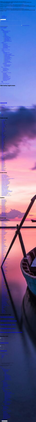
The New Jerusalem (4, 301)
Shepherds (3, 285)
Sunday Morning (5, 43)
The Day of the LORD (7, 107)
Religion (3, 278)
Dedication (3, 231)
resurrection (3, 279)
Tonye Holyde (3, 215)
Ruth (2, 167)
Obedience (3, 265)
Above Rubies (5, 70)
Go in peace (3, 244)
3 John (2, 132)
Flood (2, 241)
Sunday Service (4, 343)
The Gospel (3, 296)
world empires (3, 312)
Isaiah (2, 146)
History (5, 372)
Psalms (3, 165)
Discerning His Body (4, 184)
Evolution (3, 237)
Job (2, 148)
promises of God (4, 273)
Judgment (27, 106)
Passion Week (3, 269)
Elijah (2, 235)
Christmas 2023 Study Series (5, 181)
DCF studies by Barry (7, 65)
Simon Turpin (3, 213)
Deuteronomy (3, 136)
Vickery (3, 311)
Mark (2, 157)
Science (3, 282)
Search (1, 18)
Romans (3, 166)
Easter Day (3, 234)
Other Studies (5, 402)
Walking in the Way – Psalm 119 (6, 195)
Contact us (3, 356)
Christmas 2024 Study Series (5, 182)
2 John (2, 127)
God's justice (3, 245)
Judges (2, 153)
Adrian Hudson (4, 200)
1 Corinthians (3, 120)
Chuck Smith (4, 73)
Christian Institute (5, 413)
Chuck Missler (5, 74)
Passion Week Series (7, 58)
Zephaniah (3, 170)
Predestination (4, 272)
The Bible (3, 290)
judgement (3, 257)
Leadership (5, 35)
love (2, 260)
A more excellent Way (7, 61)
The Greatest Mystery (4, 192)
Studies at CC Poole (4, 189)
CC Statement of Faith (7, 37)
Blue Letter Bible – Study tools (7, 72)
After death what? (4, 221)
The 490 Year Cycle (4, 289)
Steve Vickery (3, 214)
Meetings (3, 381)
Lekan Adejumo (4, 209)
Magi (2, 261)
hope (2, 253)
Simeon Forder (4, 212)
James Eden (3, 206)
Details (3, 114)
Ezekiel (3, 140)
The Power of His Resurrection (8, 321)
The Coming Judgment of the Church (6, 191)
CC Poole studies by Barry (7, 64)
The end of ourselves (4, 293)
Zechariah (3, 169)
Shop (2, 357)
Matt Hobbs (3, 211)
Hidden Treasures (4, 252)
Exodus (3, 139)
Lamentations (3, 154)
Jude (2, 152)
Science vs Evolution (7, 66)
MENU (1, 366)
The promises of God (7, 60)
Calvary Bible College (6, 77)
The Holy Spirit (4, 297)
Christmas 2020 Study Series (5, 179)
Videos (4, 51)
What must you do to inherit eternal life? (11, 332)
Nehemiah (3, 160)
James (2, 147)
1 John (2, 121)
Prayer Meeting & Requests (6, 46)
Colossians (3, 134)
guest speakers (4, 248)
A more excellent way (4, 175)
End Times (14, 106)
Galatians (3, 141)
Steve (2, 286)
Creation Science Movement (6, 76)
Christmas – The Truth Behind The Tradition (8, 178)
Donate (3, 420)
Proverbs (3, 164)
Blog (2, 405)
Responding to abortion (6, 79)
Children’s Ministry (5, 48)
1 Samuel (3, 123)
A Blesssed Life (4, 174)
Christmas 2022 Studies (5, 180)
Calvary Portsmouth (5, 32)
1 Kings (3, 122)
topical (2, 306)
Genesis (3, 142)
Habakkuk (3, 143)
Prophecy (3, 107)
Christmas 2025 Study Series (8, 53)
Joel (2, 149)
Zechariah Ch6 (3, 103)
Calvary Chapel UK (4, 17)
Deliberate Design (4, 232)
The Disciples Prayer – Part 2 (8, 324)
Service (3, 283)
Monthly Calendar (5, 383)
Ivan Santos (3, 205)
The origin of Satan (4, 303)
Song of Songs (4, 168)
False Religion (3, 239)
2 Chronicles (3, 126)
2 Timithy (3, 131)
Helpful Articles (5, 80)
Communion (4, 44)
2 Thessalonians (4, 130)
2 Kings (3, 128)
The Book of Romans (4, 291)
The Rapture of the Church (8, 62)
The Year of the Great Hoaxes (6, 305)
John (2, 150)
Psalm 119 (3, 275)
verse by (3, 309)
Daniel (2, 135)
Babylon (5, 106)
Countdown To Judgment (7, 54)
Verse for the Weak (5, 68)
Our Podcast (3, 15)
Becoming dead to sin (4, 222)
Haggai (3, 144)
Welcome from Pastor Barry (6, 369)
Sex (2, 284)
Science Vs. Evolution (4, 188)
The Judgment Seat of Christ (5, 299)
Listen (2, 115)
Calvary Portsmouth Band (6, 49)
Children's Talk (4, 226)
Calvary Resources (5, 75)
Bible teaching (7, 83)
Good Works (3, 247)
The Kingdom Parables (5, 300)
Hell (2, 251)
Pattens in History (4, 271)
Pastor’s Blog (5, 406)
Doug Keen (3, 204)
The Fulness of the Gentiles (5, 295)
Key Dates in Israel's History (5, 258)
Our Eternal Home (4, 267)
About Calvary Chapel (6, 36)
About (5, 33)
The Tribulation (4, 304)
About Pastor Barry (5, 31)
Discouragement (4, 233)
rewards (3, 280)
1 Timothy (3, 125)
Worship (3, 387)
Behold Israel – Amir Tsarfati (7, 416)
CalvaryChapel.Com (7, 40)
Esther (2, 138)
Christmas (3, 227)
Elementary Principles (6, 69)
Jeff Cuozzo (3, 208)
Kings (2, 259)
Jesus (2, 256)
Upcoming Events (5, 45)
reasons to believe (4, 277)
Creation (3, 228)
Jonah (2, 151)
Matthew (3, 158)
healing (3, 249)
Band (5, 34)
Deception (11, 106)
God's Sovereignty (4, 246)
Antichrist (3, 106)
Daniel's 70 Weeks (4, 229)
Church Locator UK (4, 16)
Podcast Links (5, 63)
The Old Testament (4, 302)
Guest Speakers (4, 185)
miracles (3, 262)
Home (1, 83)
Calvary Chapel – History (7, 376)
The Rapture (12, 107)
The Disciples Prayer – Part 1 (8, 328)
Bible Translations (4, 225)
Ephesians (3, 137)
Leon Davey (3, 210)
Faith (2, 238)
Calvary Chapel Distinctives (8, 41)
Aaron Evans (3, 199)
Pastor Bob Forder (4, 270)
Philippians (3, 163)
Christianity (8, 106)
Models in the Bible (4, 263)
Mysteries (3, 264)
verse (2, 308)
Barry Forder (3, 105)
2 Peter (3, 129)
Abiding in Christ (4, 219)
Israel (22, 106)
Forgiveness (3, 242)
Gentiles (17, 106)
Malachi (3, 156)
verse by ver (3, 310)
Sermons (3, 83)
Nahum (3, 159)
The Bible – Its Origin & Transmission (9, 55)
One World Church (31, 106)
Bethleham (3, 223)
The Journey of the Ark (5, 298)
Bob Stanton (3, 203)
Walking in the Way (7, 56)
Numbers (3, 161)
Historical (20, 106)
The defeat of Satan (4, 292)
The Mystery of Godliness (7, 317)
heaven (3, 250)
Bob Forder (3, 202)
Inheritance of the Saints (7, 59)
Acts (2, 133)
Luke (2, 155)
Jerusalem (24, 106)
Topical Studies (4, 194)
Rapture (3, 276)
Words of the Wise (5, 409)
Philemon (3, 162)
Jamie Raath (3, 207)
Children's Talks (4, 177)
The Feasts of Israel (4, 294)
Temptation (3, 288)
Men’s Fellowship (5, 47)
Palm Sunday (3, 268)
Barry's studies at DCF (4, 176)
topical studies (3, 307)
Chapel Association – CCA (7, 39)
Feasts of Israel (4, 240)
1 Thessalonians (4, 124)
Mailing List (3, 355)
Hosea (2, 145)
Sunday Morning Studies (6, 52)
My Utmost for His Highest (6, 78)
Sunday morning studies (5, 190)
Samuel (3, 281)
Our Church (3, 368)
